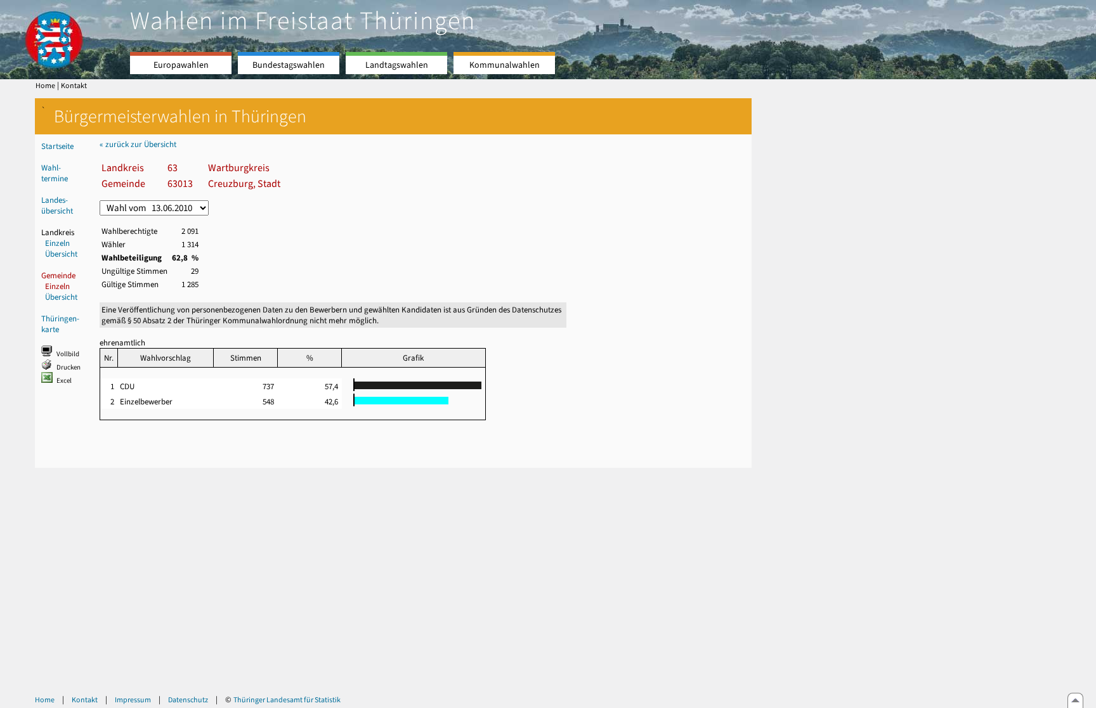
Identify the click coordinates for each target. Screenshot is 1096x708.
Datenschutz (188, 700)
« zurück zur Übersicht (138, 144)
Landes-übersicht (57, 205)
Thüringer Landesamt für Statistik (287, 700)
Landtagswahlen (396, 65)
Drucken (68, 367)
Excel (64, 380)
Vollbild (67, 354)
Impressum (133, 700)
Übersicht (61, 253)
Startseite (57, 146)
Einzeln (57, 243)
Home (45, 85)
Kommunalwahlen (504, 65)
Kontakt (74, 85)
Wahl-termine (54, 173)
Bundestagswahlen (288, 65)
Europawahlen (181, 65)
